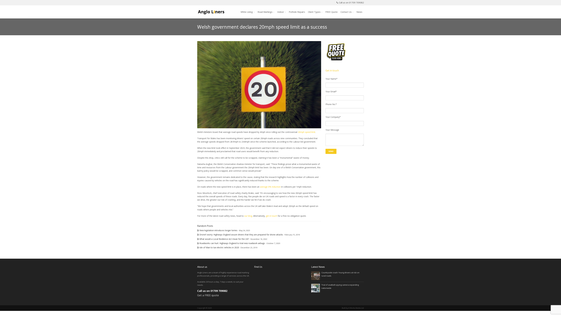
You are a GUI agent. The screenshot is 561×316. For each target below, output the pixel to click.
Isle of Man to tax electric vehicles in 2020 (219, 247)
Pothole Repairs (297, 11)
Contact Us (346, 11)
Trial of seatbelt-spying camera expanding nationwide (340, 286)
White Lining (247, 11)
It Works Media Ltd (356, 308)
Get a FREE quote (208, 295)
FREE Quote (331, 11)
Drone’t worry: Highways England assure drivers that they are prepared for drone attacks (241, 234)
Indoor (280, 11)
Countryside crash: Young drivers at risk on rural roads (340, 274)
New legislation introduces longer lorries (218, 230)
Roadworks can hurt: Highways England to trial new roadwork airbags (232, 243)
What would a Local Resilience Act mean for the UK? (224, 239)
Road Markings (265, 11)
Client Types (314, 11)
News (359, 11)
